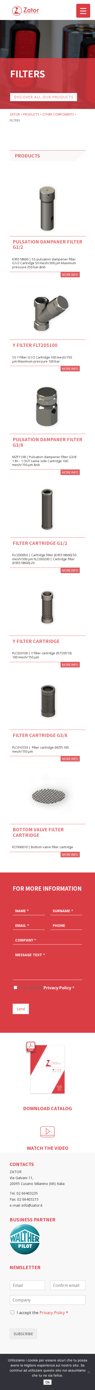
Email (22, 925)
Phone (59, 925)
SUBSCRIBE (23, 1333)
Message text (30, 955)
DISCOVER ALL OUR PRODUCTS (43, 97)
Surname (63, 911)
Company (25, 940)
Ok (47, 1382)
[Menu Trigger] (83, 11)
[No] (88, 1372)
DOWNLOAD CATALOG (47, 1108)
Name (22, 911)
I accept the (47, 988)
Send (21, 1008)
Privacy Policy (57, 988)
